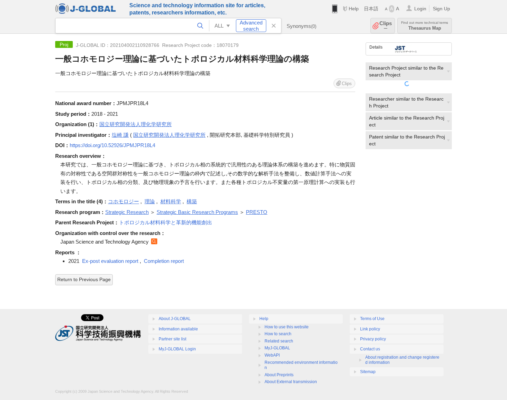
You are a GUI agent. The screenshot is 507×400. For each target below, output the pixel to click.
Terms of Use (372, 318)
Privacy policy (373, 339)
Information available (178, 329)
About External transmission (291, 381)
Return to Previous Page (84, 279)
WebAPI (272, 355)
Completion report (164, 261)
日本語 (371, 8)
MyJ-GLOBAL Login (177, 349)
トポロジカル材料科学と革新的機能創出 (165, 222)
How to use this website (287, 327)
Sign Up (441, 8)
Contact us (370, 349)
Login (420, 8)
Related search (279, 341)
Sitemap (368, 371)
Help (354, 8)
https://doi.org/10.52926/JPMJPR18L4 (112, 145)
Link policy (370, 329)
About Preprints (279, 374)
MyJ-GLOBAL (277, 348)
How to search (278, 333)
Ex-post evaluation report (110, 261)
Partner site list (172, 339)
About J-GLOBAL (175, 318)
